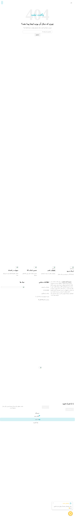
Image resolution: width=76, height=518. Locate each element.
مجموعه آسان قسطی (66, 391)
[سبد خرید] (2, 2)
